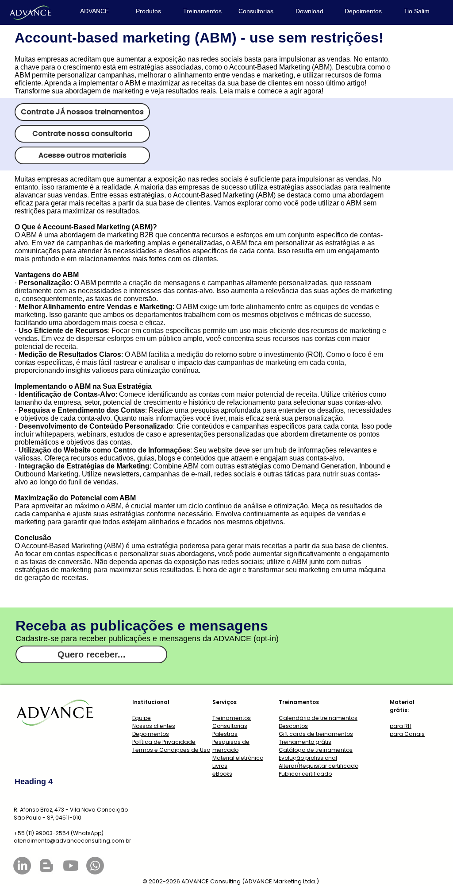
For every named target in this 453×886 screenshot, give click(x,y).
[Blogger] (46, 865)
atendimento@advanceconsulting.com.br (72, 840)
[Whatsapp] (95, 865)
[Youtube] (71, 865)
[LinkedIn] (22, 865)
